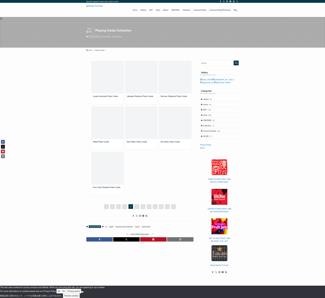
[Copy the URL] (180, 239)
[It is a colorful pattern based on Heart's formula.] (206, 79)
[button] (99, 239)
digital (111, 227)
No (63, 291)
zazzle (137, 227)
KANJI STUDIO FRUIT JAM (219, 179)
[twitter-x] (223, 1)
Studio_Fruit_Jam (221, 241)
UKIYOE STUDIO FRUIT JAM (219, 208)
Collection (208, 125)
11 (167, 206)
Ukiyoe (207, 99)
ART (207, 109)
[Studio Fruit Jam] (94, 10)
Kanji (207, 115)
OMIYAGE (208, 120)
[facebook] (220, 1)
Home (207, 104)
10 (161, 206)
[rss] (233, 1)
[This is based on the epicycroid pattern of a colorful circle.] (207, 82)
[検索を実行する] (236, 63)
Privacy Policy (205, 144)
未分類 (207, 136)
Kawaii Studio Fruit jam (219, 265)
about (202, 147)
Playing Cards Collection (124, 227)
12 (173, 206)
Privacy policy (73, 291)
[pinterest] (230, 1)
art (106, 227)
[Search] (237, 1)
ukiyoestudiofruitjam (221, 211)
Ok (59, 291)
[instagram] (227, 1)
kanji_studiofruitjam (220, 181)
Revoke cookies (71, 295)
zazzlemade (146, 227)
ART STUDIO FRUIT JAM (219, 238)
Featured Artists (94, 36)
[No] (82, 292)
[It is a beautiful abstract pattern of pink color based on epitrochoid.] (222, 82)
